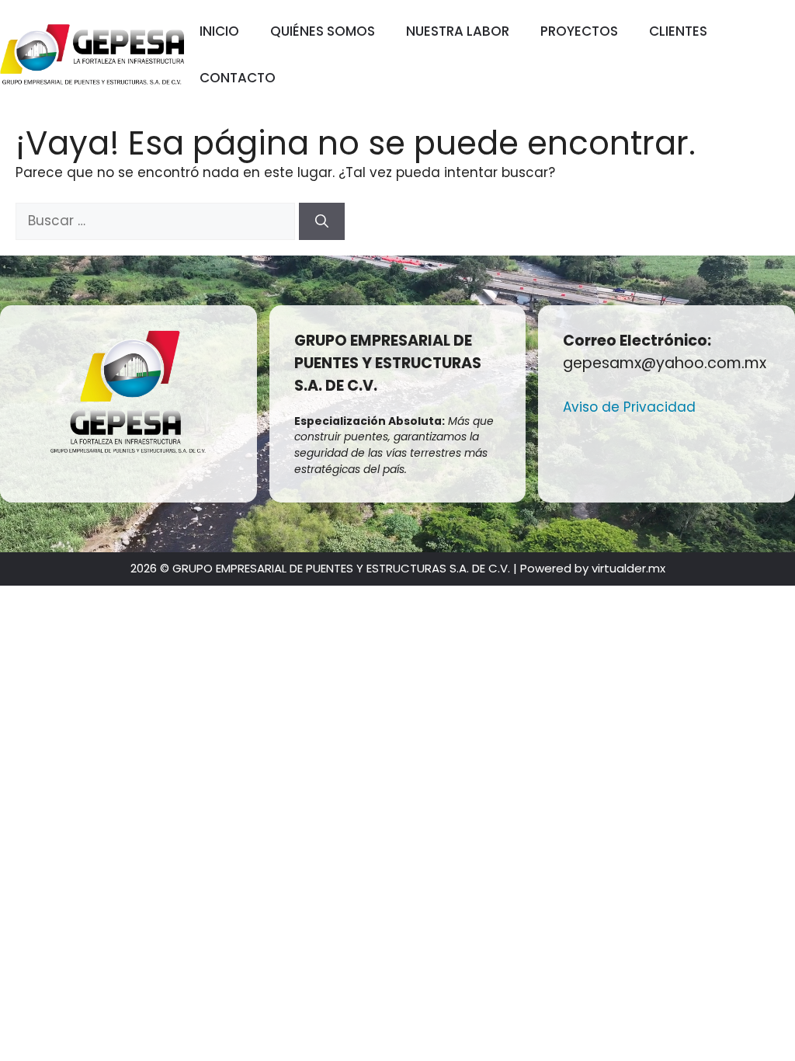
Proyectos (579, 31)
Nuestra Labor (457, 31)
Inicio (219, 31)
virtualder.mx (628, 568)
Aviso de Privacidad (629, 407)
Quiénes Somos (322, 31)
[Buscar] (322, 221)
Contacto (238, 77)
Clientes (678, 31)
